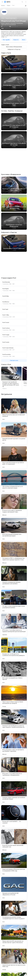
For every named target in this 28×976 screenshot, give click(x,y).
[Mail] (5, 2)
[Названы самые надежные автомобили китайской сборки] (14, 792)
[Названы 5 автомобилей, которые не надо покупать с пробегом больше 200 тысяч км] (14, 720)
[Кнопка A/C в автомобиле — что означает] (14, 816)
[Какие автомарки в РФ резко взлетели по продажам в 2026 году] (14, 864)
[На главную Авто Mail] (8, 2)
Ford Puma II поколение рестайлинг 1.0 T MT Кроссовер (14, 207)
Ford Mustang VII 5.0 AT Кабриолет (14, 248)
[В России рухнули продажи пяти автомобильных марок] (14, 529)
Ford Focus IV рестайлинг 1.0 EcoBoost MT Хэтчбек (14, 144)
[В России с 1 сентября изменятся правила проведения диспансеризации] (14, 625)
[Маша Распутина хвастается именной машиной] (14, 409)
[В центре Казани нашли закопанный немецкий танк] (14, 840)
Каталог (3, 5)
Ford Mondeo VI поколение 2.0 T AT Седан (14, 86)
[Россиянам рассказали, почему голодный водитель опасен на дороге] (14, 912)
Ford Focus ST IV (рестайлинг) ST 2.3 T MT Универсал (14, 126)
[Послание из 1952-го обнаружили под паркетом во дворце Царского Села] (14, 553)
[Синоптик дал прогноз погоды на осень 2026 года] (14, 960)
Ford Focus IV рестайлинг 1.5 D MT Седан (14, 104)
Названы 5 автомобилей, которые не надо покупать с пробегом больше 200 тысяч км (10, 384)
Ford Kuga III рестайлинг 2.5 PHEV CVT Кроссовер (14, 189)
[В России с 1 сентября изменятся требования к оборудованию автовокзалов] (14, 768)
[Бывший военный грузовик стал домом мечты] (14, 433)
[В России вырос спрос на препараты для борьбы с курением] (14, 744)
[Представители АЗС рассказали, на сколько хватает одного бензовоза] (14, 936)
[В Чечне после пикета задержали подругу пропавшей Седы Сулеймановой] (14, 505)
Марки (8, 5)
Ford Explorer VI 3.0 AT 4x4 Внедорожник (14, 225)
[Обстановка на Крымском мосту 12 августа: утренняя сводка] (14, 481)
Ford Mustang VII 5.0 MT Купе (14, 69)
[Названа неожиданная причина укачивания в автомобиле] (14, 577)
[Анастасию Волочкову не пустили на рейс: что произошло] (14, 457)
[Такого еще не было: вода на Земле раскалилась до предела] (14, 697)
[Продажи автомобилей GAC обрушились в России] (14, 888)
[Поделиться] (26, 6)
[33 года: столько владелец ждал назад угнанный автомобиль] (14, 601)
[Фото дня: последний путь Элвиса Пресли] (14, 673)
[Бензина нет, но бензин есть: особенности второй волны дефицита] (14, 649)
